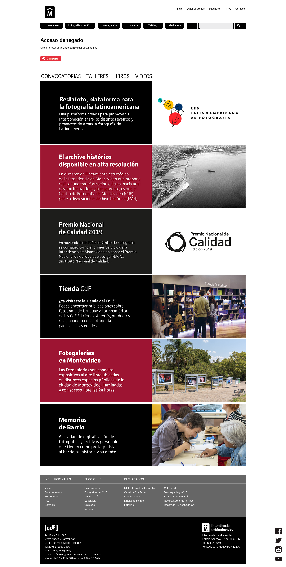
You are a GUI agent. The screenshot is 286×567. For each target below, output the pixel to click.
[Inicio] (95, 20)
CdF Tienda (170, 488)
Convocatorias (132, 496)
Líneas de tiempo (134, 500)
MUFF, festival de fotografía (139, 488)
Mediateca (175, 25)
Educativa (132, 25)
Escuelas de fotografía (176, 496)
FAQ (228, 8)
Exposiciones (51, 25)
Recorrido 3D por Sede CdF (180, 504)
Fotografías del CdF (80, 25)
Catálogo (153, 25)
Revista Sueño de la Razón (179, 500)
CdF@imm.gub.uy (61, 550)
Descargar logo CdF (175, 492)
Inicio (179, 8)
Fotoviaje (129, 504)
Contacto (240, 8)
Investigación (109, 25)
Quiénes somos (196, 8)
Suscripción (215, 8)
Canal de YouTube (135, 492)
